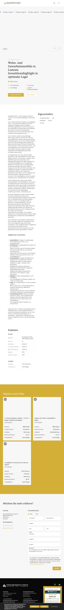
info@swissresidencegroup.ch (10, 600)
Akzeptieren (35, 606)
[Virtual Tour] (5, 399)
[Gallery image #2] (20, 28)
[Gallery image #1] (8, 28)
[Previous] (55, 48)
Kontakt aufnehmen (16, 94)
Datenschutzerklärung (36, 564)
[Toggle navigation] (59, 3)
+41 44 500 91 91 (7, 598)
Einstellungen (7, 608)
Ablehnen (44, 606)
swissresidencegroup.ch (9, 601)
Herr (37, 514)
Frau (31, 514)
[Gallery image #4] (46, 28)
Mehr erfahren (31, 94)
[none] (54, 3)
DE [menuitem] (54, 3)
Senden (56, 568)
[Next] (59, 48)
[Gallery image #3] (33, 28)
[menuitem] (54, 3)
